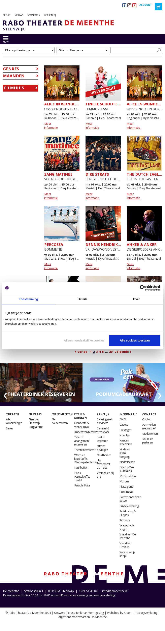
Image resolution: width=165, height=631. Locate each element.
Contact (149, 414)
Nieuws (18, 15)
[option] (41, 383)
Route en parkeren (147, 440)
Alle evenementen (60, 421)
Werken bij (50, 15)
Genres (11, 68)
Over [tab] (136, 299)
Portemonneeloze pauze (130, 499)
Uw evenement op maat (103, 463)
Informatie (128, 414)
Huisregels (126, 430)
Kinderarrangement (85, 432)
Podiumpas (126, 492)
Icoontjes (125, 435)
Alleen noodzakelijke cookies (84, 340)
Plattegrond (126, 486)
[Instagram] (129, 5)
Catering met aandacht (104, 421)
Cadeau (124, 424)
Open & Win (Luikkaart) (127, 469)
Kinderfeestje (127, 462)
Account (145, 5)
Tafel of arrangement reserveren (82, 440)
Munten (124, 481)
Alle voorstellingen (14, 421)
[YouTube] (134, 5)
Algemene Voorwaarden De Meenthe (82, 617)
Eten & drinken (80, 416)
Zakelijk (103, 414)
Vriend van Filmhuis (126, 545)
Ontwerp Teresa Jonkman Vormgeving (79, 613)
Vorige (82, 352)
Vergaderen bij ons (105, 474)
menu (6, 42)
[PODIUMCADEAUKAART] (123, 382)
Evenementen (62, 414)
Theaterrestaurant (84, 450)
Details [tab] (83, 299)
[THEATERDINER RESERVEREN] (41, 382)
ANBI (123, 419)
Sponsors (33, 15)
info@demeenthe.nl (115, 591)
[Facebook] (124, 5)
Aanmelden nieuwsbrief (149, 426)
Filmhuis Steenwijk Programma (36, 422)
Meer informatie (51, 125)
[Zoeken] (159, 50)
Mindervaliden (128, 476)
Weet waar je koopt (127, 554)
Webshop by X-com (119, 613)
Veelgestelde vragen (127, 527)
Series (9, 428)
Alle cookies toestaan (135, 340)
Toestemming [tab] (28, 299)
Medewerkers (150, 433)
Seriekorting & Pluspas (128, 513)
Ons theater (104, 455)
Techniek (125, 520)
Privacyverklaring (129, 506)
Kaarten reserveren (126, 442)
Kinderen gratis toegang (125, 452)
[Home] (57, 25)
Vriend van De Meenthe (128, 536)
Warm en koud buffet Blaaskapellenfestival (86, 458)
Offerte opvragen (102, 448)
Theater (12, 414)
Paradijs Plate (82, 485)
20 (111, 352)
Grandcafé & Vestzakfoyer (81, 424)
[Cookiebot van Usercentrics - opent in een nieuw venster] (142, 288)
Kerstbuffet (80, 467)
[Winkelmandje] (158, 6)
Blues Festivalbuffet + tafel (82, 476)
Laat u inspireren (102, 439)
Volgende (122, 352)
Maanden (14, 75)
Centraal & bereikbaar (103, 430)
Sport (6, 15)
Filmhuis (14, 88)
